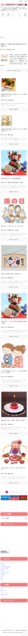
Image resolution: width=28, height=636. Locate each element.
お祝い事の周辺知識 (14, 182)
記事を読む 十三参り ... (14, 385)
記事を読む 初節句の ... (14, 191)
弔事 (2, 576)
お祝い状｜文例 (12, 49)
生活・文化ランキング (5, 553)
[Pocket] (14, 499)
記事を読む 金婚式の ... (14, 144)
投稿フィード (4, 590)
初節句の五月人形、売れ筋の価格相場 (11, 178)
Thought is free (22, 632)
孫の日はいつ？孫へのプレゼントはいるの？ (12, 226)
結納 (2, 578)
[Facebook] (14, 496)
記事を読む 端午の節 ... (14, 336)
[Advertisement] (14, 26)
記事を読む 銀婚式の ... (14, 109)
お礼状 (2, 562)
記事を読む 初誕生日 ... (14, 433)
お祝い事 (12, 100)
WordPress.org (4, 594)
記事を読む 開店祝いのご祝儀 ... (14, 70)
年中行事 (21, 182)
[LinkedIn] (5, 499)
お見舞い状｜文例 (5, 572)
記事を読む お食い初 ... (14, 482)
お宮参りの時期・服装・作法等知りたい (11, 273)
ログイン (3, 588)
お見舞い (3, 570)
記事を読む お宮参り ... (14, 287)
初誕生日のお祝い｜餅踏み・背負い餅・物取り (13, 420)
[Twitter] (5, 496)
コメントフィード (5, 592)
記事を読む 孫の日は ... (14, 239)
